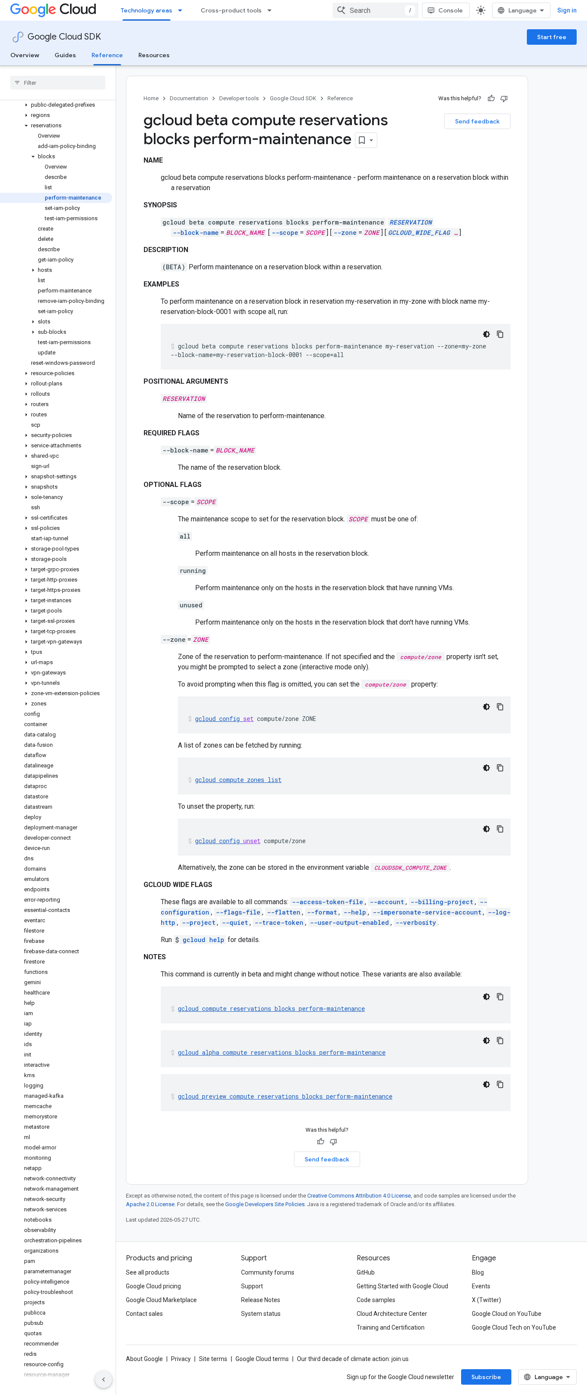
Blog (478, 1272)
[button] (56, 105)
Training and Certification (391, 1327)
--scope (285, 232)
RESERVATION (410, 222)
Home (151, 98)
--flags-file (238, 912)
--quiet (235, 922)
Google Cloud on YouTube (506, 1313)
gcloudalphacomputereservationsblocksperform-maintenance (281, 1052)
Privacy (181, 1358)
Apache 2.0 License (150, 1204)
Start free (551, 37)
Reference (107, 55)
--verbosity (415, 922)
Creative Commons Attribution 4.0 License (359, 1195)
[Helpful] (491, 98)
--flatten (283, 912)
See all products (147, 1272)
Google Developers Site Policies (265, 1204)
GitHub (366, 1272)
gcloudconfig (224, 718)
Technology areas (146, 10)
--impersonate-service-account (427, 912)
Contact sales (144, 1313)
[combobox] (376, 10)
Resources (154, 55)
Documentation (189, 98)
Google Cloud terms (262, 1358)
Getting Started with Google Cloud (402, 1286)
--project (198, 922)
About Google (144, 1358)
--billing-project (441, 902)
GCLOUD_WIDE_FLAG (419, 232)
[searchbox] (57, 82)
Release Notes (260, 1299)
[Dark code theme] (486, 334)
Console (450, 10)
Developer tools (239, 98)
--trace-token (278, 922)
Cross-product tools (231, 10)
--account (387, 902)
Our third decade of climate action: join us (353, 1358)
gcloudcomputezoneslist (238, 780)
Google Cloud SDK (64, 36)
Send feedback (477, 121)
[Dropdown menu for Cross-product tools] (272, 10)
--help (354, 912)
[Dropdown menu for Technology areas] (182, 10)
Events (481, 1286)
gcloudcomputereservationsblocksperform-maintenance (271, 1008)
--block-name (196, 232)
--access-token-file (327, 902)
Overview (24, 55)
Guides (65, 55)
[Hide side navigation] (103, 1379)
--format (322, 912)
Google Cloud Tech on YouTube (514, 1327)
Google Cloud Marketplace (161, 1299)
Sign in (567, 10)
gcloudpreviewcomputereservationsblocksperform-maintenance (285, 1096)
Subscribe (486, 1377)
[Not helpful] (504, 98)
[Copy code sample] (500, 334)
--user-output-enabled (349, 922)
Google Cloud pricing (153, 1286)
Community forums (267, 1272)
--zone (345, 232)
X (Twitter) (486, 1299)
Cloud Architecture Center (392, 1313)
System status (261, 1313)
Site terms (213, 1358)
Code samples (376, 1299)
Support (252, 1286)
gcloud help (203, 940)
